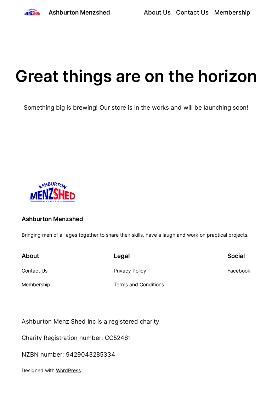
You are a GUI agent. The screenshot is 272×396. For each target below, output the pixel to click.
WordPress (68, 370)
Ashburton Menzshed (79, 12)
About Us (157, 12)
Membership (232, 12)
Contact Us (192, 12)
